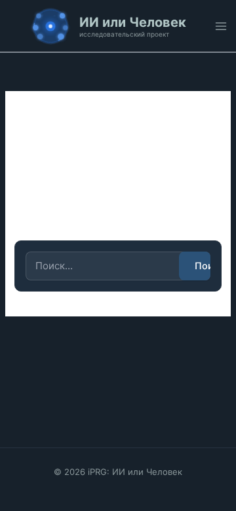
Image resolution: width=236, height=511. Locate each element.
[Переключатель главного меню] (221, 26)
